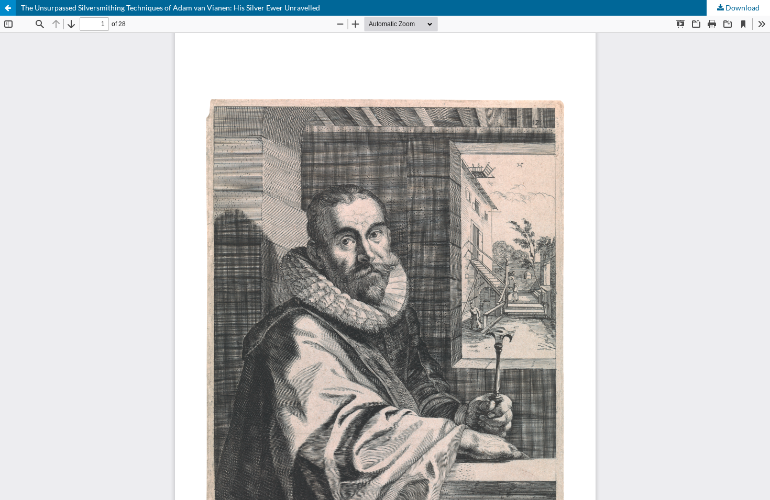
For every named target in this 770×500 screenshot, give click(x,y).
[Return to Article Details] (8, 8)
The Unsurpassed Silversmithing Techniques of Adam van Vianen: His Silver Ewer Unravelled (170, 7)
